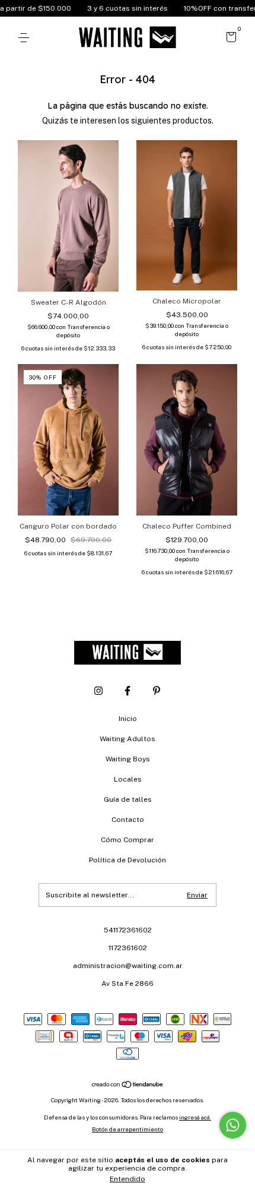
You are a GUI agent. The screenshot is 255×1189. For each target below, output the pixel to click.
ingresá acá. (195, 1117)
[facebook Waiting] (127, 690)
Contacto (127, 819)
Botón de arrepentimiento (127, 1129)
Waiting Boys (128, 759)
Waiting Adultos (127, 739)
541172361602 (128, 930)
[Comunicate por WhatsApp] (232, 1125)
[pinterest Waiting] (156, 690)
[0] (229, 39)
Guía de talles (128, 799)
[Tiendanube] (128, 1085)
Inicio (128, 718)
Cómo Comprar (127, 840)
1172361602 (128, 948)
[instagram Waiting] (98, 690)
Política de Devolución (127, 860)
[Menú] (26, 38)
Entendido (127, 1179)
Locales (128, 779)
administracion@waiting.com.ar (128, 966)
